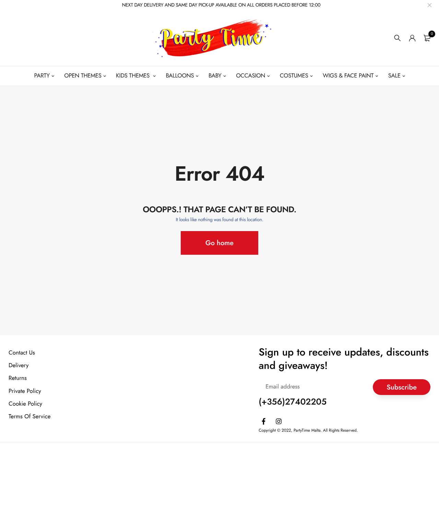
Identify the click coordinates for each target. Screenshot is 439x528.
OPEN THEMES (82, 76)
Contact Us (22, 353)
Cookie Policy (25, 403)
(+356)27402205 (293, 402)
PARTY (42, 76)
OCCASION (250, 76)
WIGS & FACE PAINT (348, 76)
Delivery (18, 365)
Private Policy (25, 391)
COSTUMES (294, 76)
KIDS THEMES (133, 76)
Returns (18, 378)
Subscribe (402, 387)
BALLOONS (180, 76)
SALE (394, 76)
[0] (427, 38)
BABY (215, 76)
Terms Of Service (30, 416)
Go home (219, 243)
